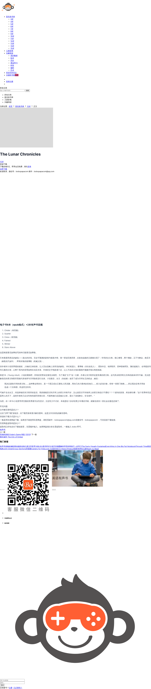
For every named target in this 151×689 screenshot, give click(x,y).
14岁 (12, 46)
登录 (29, 166)
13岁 (12, 43)
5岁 (12, 24)
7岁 (12, 29)
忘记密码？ (17, 688)
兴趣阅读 (9, 53)
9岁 (12, 34)
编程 (12, 68)
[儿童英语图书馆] (8, 13)
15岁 (12, 48)
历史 (12, 60)
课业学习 (14, 63)
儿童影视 (9, 51)
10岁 (12, 36)
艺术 (12, 70)
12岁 (12, 41)
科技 (12, 65)
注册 (10, 688)
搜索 (27, 90)
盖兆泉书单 (10, 17)
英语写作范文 (11, 73)
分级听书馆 (12, 75)
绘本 (12, 58)
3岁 (12, 19)
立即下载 (3, 169)
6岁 (12, 26)
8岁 (12, 31)
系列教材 (14, 55)
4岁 (12, 21)
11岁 (12, 38)
